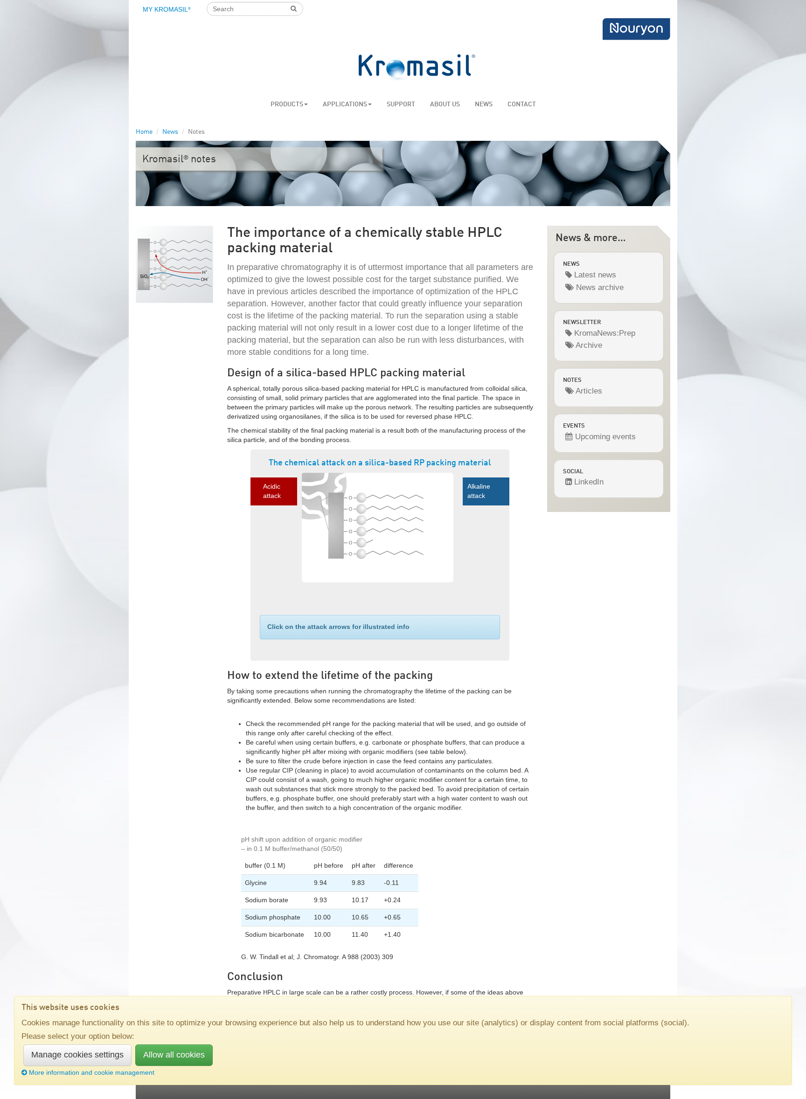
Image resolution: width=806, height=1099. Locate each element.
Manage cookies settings (77, 1054)
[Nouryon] (636, 29)
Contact (521, 104)
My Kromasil (167, 9)
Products (287, 104)
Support (401, 104)
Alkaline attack (478, 491)
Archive (588, 345)
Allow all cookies (174, 1054)
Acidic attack (272, 491)
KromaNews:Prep (603, 333)
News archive (599, 287)
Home (144, 132)
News (484, 104)
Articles (588, 391)
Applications (345, 104)
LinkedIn (588, 481)
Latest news (594, 274)
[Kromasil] (417, 68)
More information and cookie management (91, 1072)
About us (445, 104)
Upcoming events (604, 436)
